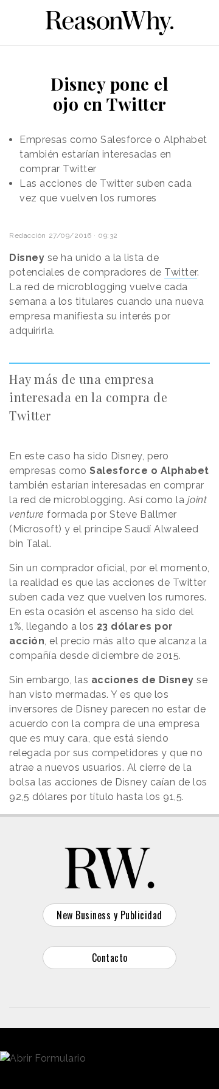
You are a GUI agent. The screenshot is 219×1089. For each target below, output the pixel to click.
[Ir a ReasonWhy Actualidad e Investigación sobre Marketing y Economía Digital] (109, 20)
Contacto (110, 957)
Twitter (180, 272)
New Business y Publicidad (109, 915)
